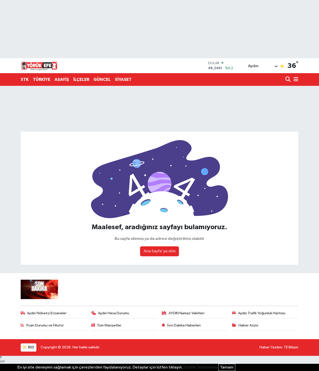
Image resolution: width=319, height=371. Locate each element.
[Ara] (288, 79)
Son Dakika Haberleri (184, 325)
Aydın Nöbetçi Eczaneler (47, 313)
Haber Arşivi (248, 325)
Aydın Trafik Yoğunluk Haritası (261, 313)
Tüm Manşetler (109, 325)
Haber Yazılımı (270, 347)
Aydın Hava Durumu (113, 313)
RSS (30, 347)
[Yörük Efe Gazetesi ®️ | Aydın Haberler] (39, 65)
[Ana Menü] (295, 79)
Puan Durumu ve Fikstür (45, 325)
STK (25, 79)
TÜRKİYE (41, 79)
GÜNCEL (102, 79)
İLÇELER (81, 79)
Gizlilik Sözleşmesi (200, 367)
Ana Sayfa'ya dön (160, 251)
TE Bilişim (291, 347)
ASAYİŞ (62, 79)
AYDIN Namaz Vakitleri (186, 313)
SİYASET (123, 79)
